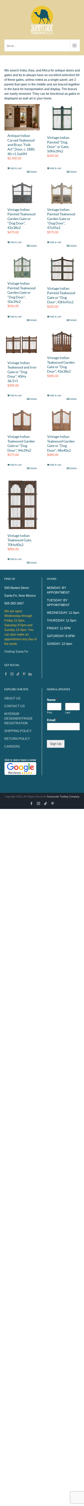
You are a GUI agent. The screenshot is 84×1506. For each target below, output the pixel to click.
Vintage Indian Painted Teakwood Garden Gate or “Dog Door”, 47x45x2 (61, 218)
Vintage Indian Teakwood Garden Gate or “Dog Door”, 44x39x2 (21, 443)
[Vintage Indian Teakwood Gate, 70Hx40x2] (22, 503)
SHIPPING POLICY (18, 731)
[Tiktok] (18, 674)
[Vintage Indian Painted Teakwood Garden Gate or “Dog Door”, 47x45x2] (62, 192)
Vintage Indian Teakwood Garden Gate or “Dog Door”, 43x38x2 (61, 364)
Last (67, 712)
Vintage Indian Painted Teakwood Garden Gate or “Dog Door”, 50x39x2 (21, 292)
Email (52, 720)
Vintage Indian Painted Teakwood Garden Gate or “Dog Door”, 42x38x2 (21, 218)
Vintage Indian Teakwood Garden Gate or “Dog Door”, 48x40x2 (61, 443)
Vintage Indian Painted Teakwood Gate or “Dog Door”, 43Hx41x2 (61, 295)
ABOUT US (12, 698)
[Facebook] (5, 674)
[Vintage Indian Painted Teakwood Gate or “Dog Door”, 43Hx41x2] (62, 269)
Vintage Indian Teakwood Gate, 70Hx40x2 (19, 540)
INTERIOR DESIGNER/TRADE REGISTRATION (18, 718)
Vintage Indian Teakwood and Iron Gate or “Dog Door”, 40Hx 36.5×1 (21, 372)
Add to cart (15, 168)
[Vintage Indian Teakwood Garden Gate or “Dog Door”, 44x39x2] (22, 420)
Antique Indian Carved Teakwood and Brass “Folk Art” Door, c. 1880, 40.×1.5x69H (21, 144)
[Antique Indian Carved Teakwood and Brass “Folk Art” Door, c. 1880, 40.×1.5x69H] (22, 117)
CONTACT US (14, 706)
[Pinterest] (24, 674)
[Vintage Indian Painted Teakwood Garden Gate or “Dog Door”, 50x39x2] (22, 266)
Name (52, 700)
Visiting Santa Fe (16, 651)
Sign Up (55, 744)
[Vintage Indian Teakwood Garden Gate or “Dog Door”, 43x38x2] (62, 341)
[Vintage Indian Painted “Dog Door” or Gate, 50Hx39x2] (62, 118)
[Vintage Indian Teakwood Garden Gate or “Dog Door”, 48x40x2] (62, 420)
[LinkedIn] (30, 674)
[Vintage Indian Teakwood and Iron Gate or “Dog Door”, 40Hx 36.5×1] (22, 343)
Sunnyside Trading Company (63, 796)
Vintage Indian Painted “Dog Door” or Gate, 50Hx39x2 (58, 144)
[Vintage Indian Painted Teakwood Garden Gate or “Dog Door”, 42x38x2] (22, 192)
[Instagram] (11, 674)
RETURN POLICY (17, 738)
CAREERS (12, 746)
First (49, 712)
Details (33, 171)
